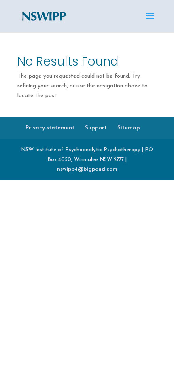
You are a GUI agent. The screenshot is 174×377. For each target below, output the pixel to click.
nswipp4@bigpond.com (87, 169)
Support (96, 128)
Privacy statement (49, 128)
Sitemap (128, 128)
